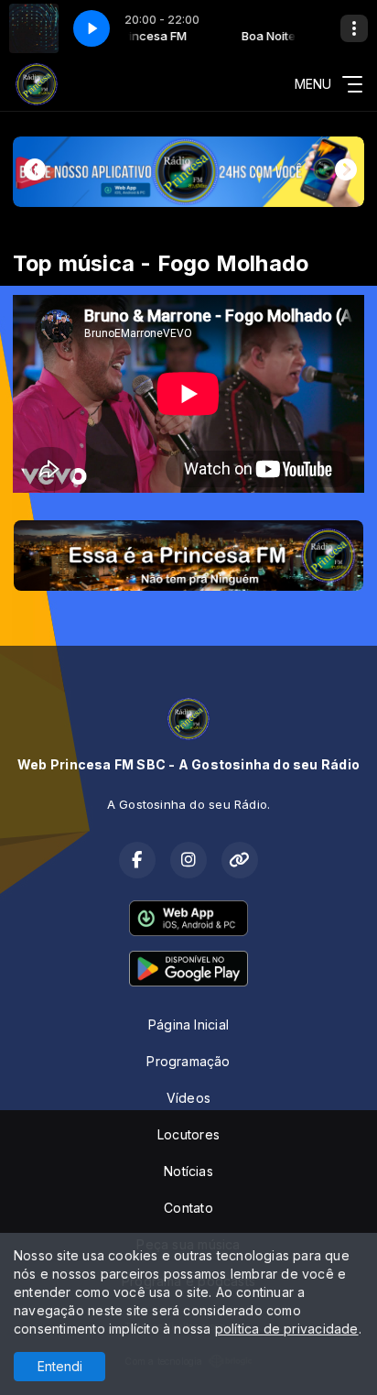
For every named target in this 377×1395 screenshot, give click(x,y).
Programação (188, 1061)
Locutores (188, 1134)
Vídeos (188, 1098)
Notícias (188, 1171)
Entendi (60, 1366)
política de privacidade (287, 1328)
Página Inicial (188, 1024)
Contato (188, 1207)
